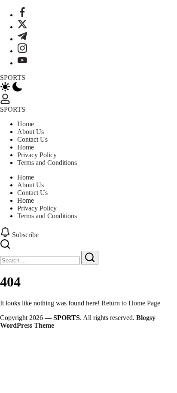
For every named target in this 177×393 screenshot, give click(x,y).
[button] (88, 88)
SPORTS (12, 77)
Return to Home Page (130, 303)
